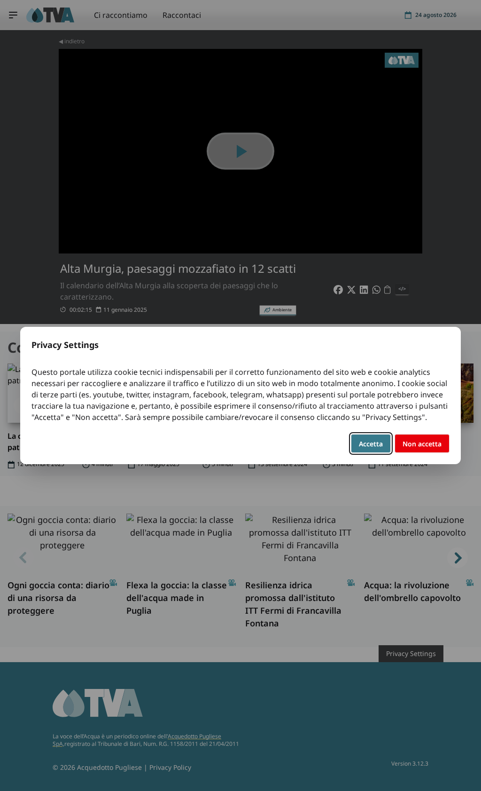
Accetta (371, 443)
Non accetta (422, 443)
